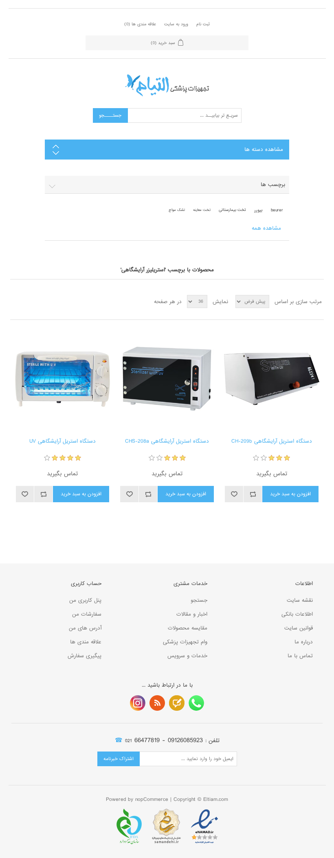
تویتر (177, 703)
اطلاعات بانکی (297, 614)
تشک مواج (177, 210)
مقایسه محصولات (187, 628)
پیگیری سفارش (84, 656)
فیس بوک (196, 703)
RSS (157, 703)
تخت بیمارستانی (232, 210)
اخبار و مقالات (191, 614)
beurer (277, 210)
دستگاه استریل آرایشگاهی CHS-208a (167, 441)
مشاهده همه (266, 228)
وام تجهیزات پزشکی (185, 642)
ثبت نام (203, 24)
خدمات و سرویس (187, 656)
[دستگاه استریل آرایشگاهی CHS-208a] (167, 379)
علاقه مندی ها (85, 642)
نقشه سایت (300, 600)
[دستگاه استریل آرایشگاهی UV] (62, 379)
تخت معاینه (202, 210)
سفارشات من (86, 614)
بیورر (258, 210)
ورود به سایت (176, 24)
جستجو (199, 600)
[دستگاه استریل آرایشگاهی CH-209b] (271, 379)
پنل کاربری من (85, 600)
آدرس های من (85, 628)
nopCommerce (151, 799)
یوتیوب (137, 703)
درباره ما (303, 642)
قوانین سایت (298, 628)
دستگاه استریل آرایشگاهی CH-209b (271, 441)
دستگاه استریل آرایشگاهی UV (62, 441)
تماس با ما (300, 656)
